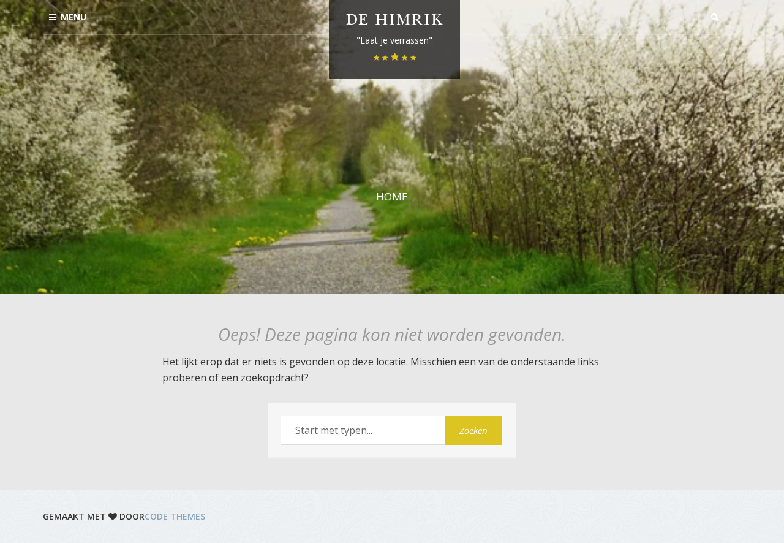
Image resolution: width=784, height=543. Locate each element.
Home (392, 196)
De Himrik (394, 21)
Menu (73, 17)
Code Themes (175, 516)
